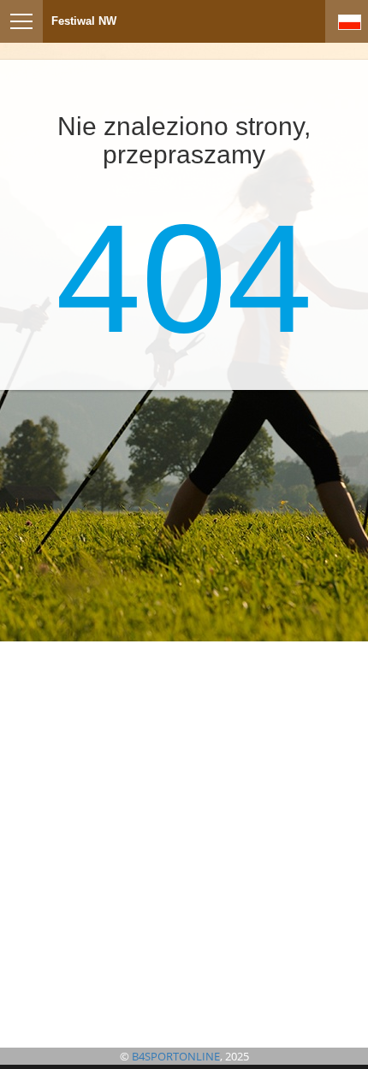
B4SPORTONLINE (176, 1056)
